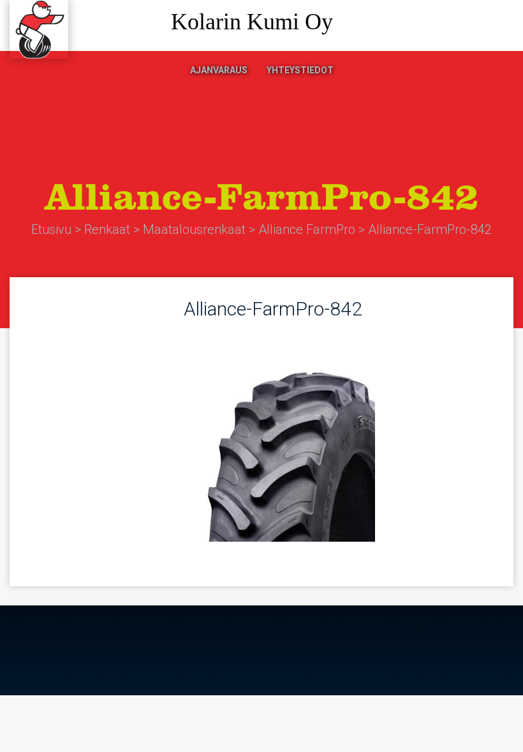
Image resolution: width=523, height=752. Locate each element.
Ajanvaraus (218, 70)
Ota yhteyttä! (459, 26)
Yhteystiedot (300, 70)
